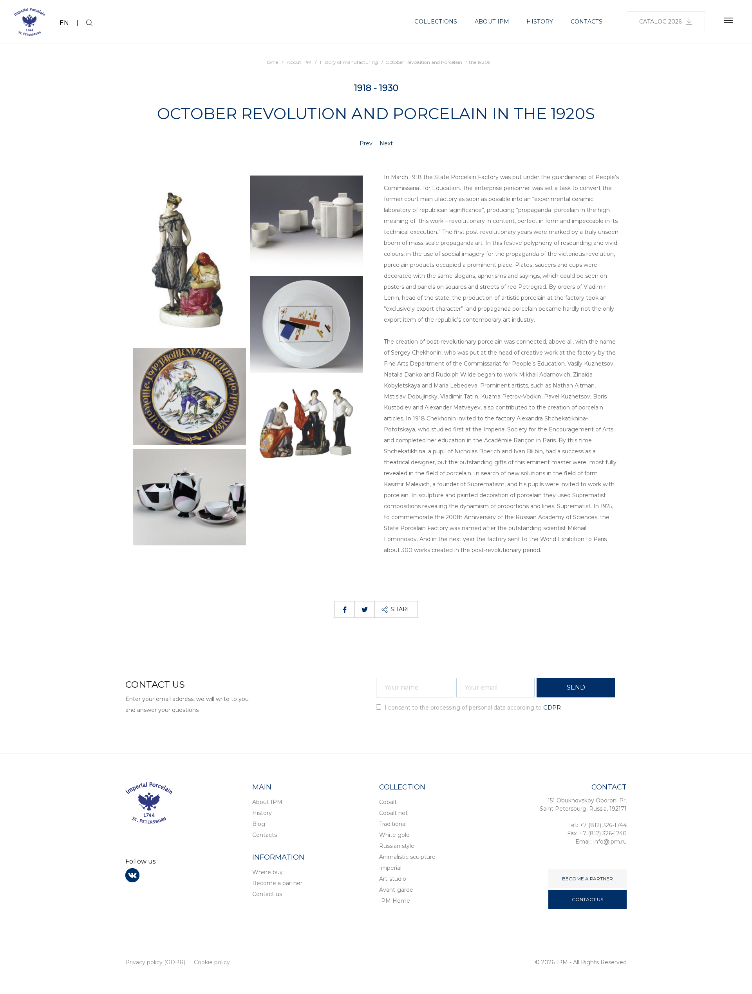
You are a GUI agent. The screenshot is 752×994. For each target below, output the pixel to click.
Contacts (586, 21)
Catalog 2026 (660, 21)
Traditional (393, 823)
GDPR (552, 707)
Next (386, 143)
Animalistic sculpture (407, 856)
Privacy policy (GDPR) (155, 962)
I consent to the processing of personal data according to (472, 707)
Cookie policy (212, 962)
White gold (394, 834)
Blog (258, 823)
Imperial (390, 867)
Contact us (267, 894)
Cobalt (388, 802)
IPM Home (394, 900)
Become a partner (277, 883)
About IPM (492, 21)
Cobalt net (393, 813)
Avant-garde (396, 889)
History (539, 21)
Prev (366, 143)
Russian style (396, 845)
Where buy (267, 872)
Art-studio (392, 878)
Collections (435, 21)
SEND (576, 687)
